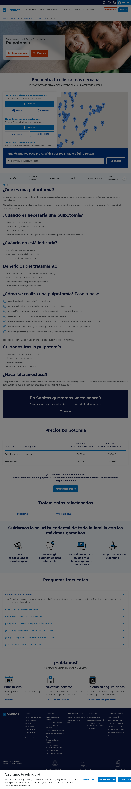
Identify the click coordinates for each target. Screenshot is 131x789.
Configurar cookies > (87, 779)
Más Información (22, 786)
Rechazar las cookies (107, 779)
